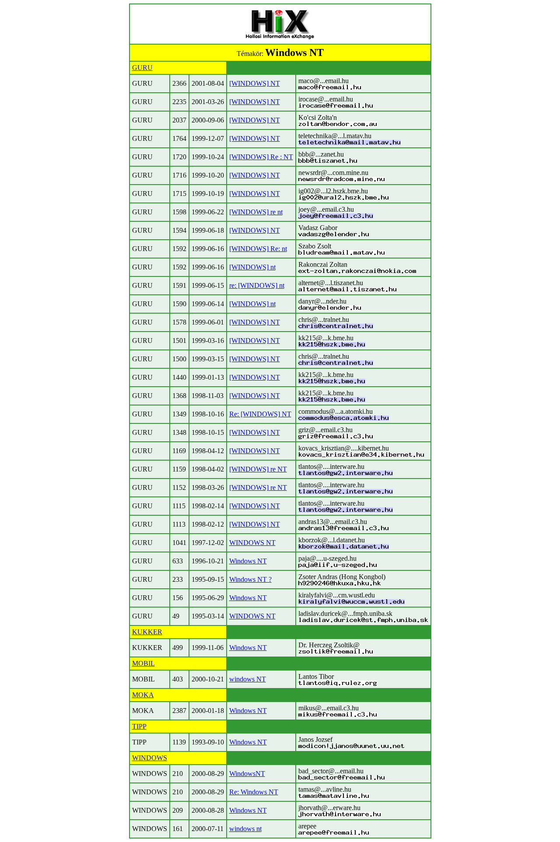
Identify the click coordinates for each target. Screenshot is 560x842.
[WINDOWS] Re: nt (258, 248)
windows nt (245, 828)
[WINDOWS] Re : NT (261, 157)
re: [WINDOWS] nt (256, 285)
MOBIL (143, 663)
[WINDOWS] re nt (256, 212)
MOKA (143, 695)
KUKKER (147, 632)
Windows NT (248, 561)
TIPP (139, 726)
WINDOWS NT (252, 542)
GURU (142, 67)
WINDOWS (149, 758)
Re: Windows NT (253, 792)
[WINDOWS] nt (252, 267)
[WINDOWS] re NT (258, 469)
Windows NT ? (250, 579)
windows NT (247, 679)
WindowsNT (247, 773)
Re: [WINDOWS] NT (260, 414)
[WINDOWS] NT (254, 83)
